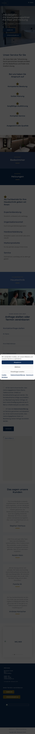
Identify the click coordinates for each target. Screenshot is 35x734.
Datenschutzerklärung (18, 375)
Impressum (29, 375)
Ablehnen (17, 367)
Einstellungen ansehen (17, 371)
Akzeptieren (17, 362)
